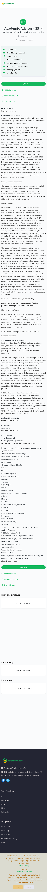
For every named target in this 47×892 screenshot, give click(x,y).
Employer (5, 800)
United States (24, 36)
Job (2, 796)
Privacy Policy (24, 865)
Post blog (5, 830)
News (3, 808)
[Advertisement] (23, 634)
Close (29, 887)
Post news (5, 834)
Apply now (24, 84)
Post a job (5, 826)
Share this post (9, 101)
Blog (3, 804)
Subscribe (5, 812)
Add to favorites (10, 90)
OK (18, 887)
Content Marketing (9, 838)
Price (3, 842)
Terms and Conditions (24, 871)
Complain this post (11, 96)
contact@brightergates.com (15, 768)
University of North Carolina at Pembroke (23, 32)
